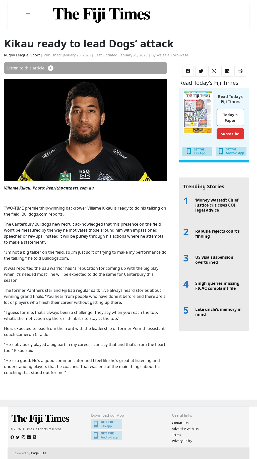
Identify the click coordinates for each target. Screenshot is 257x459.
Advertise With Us (185, 428)
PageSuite (38, 453)
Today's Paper (230, 117)
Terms (176, 434)
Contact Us (180, 422)
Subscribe (230, 133)
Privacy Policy (182, 440)
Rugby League (16, 55)
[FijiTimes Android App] (128, 435)
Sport (35, 55)
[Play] (50, 68)
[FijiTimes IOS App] (128, 424)
